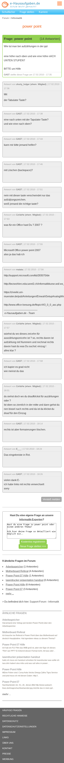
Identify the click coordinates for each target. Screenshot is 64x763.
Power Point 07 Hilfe (17, 575)
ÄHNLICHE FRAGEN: (14, 613)
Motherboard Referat (17, 571)
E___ (18, 449)
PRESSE (6, 753)
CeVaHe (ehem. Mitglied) (28, 215)
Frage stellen (27, 12)
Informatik (53, 601)
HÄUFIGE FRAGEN (12, 710)
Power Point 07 (14, 589)
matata (19, 269)
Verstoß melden (51, 499)
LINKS (5, 737)
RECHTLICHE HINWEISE (14, 715)
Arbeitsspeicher (14, 566)
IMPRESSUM (8, 732)
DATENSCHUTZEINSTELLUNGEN (19, 726)
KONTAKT (7, 748)
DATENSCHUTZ (10, 721)
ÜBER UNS (7, 743)
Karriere (43, 12)
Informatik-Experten (31, 519)
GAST (7, 74)
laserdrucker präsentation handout (24, 580)
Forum (5, 18)
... (6, 694)
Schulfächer (8, 12)
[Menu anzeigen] (56, 3)
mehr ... (10, 593)
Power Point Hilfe (15, 584)
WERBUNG (8, 759)
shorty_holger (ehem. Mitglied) (31, 84)
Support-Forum (38, 601)
